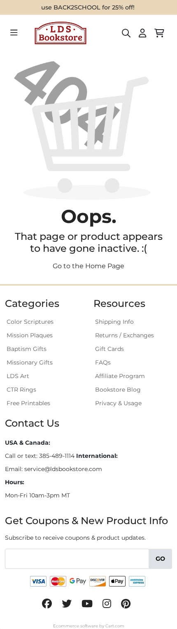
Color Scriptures (30, 321)
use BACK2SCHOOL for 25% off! (88, 7)
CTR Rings (21, 389)
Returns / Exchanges (124, 335)
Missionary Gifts (30, 362)
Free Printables (28, 403)
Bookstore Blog (118, 389)
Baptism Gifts (27, 349)
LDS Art (18, 376)
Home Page (104, 266)
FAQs (103, 362)
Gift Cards (109, 349)
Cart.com (114, 626)
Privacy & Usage (118, 403)
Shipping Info (114, 321)
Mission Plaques (30, 335)
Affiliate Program (120, 376)
